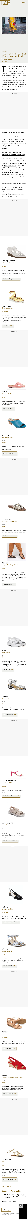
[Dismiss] (25, 1205)
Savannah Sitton (7, 59)
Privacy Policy (8, 1214)
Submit (5, 1210)
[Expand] (20, 1205)
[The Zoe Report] (5, 2)
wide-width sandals (9, 87)
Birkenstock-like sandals (9, 172)
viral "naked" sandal (10, 165)
